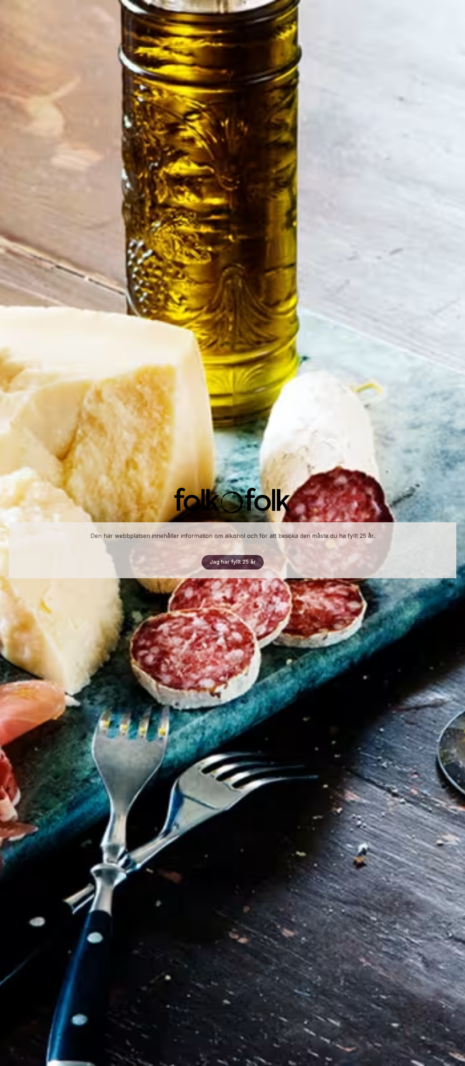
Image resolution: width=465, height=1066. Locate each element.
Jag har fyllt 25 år (233, 562)
